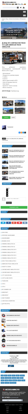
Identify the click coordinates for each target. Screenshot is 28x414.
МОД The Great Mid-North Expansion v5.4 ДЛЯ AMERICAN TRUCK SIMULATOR (15, 167)
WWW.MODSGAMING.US (12, 345)
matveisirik (3, 359)
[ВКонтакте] (19, 132)
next (2, 382)
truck (7, 138)
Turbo (23, 380)
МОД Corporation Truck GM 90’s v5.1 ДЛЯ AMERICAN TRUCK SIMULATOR (16, 172)
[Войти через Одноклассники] (7, 196)
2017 (13, 375)
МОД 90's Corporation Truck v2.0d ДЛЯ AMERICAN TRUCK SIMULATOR (17, 156)
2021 (10, 380)
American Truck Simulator (14, 19)
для (2, 375)
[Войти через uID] (7, 190)
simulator (13, 138)
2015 (22, 377)
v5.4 (10, 138)
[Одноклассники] (21, 132)
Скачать (6, 117)
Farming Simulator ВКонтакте (14, 335)
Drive (2, 380)
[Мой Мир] (23, 132)
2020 (6, 380)
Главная (3, 19)
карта (17, 375)
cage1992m (11, 361)
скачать (22, 375)
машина (14, 380)
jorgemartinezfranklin (14, 362)
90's (17, 138)
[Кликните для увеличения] (8, 103)
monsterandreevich (4, 360)
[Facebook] (8, 223)
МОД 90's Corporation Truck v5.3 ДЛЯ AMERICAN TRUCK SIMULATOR (16, 151)
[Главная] (14, 4)
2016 (19, 380)
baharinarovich (15, 359)
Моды (7, 19)
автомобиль (8, 377)
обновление (13, 382)
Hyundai (6, 382)
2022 (10, 375)
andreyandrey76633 (23, 359)
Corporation (5, 140)
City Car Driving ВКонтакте (14, 340)
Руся (3, 361)
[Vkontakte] (24, 223)
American (21, 138)
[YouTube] (19, 223)
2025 (2, 377)
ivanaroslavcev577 (23, 360)
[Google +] (14, 223)
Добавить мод (14, 207)
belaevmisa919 (12, 360)
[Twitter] (3, 223)
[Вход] (20, 7)
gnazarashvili (17, 361)
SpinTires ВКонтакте (12, 320)
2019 (6, 375)
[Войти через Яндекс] (7, 194)
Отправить (9, 203)
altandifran (7, 361)
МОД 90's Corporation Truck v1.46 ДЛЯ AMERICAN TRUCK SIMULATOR (17, 162)
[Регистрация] (23, 7)
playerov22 (17, 360)
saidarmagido (22, 361)
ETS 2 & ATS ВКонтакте (12, 330)
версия (13, 377)
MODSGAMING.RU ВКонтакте (13, 315)
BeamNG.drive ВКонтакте (13, 325)
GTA (18, 377)
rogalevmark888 (9, 359)
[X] (25, 132)
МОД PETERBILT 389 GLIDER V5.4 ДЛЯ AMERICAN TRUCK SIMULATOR (16, 178)
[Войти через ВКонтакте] (7, 192)
